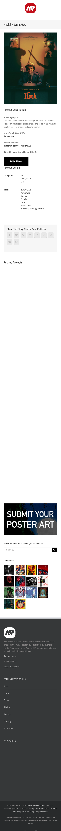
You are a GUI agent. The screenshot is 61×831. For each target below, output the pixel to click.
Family (24, 199)
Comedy (24, 196)
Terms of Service (43, 808)
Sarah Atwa (9, 136)
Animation (8, 728)
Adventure (25, 193)
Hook (23, 202)
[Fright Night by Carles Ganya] (31, 581)
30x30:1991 (26, 189)
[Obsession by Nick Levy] (31, 570)
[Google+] (37, 235)
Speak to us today (11, 666)
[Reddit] (50, 235)
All (22, 175)
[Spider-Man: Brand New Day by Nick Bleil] (20, 592)
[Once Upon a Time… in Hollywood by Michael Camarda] (20, 570)
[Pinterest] (23, 235)
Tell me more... (10, 656)
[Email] (16, 242)
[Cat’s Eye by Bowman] (43, 592)
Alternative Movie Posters (34, 805)
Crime (6, 700)
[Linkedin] (44, 235)
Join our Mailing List (29, 811)
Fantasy (7, 714)
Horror (6, 693)
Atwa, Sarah (26, 178)
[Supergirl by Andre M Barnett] (9, 581)
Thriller (7, 707)
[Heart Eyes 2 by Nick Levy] (20, 581)
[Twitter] (16, 235)
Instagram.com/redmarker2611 (17, 145)
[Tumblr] (30, 235)
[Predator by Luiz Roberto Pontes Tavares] (9, 592)
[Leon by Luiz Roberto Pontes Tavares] (43, 581)
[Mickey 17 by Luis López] (20, 604)
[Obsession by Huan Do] (43, 570)
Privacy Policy (28, 808)
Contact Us (43, 811)
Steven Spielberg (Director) (32, 208)
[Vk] (9, 242)
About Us (17, 808)
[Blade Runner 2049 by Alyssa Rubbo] (9, 604)
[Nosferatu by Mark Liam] (9, 570)
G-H (22, 181)
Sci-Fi (6, 686)
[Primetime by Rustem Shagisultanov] (31, 592)
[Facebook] (9, 235)
